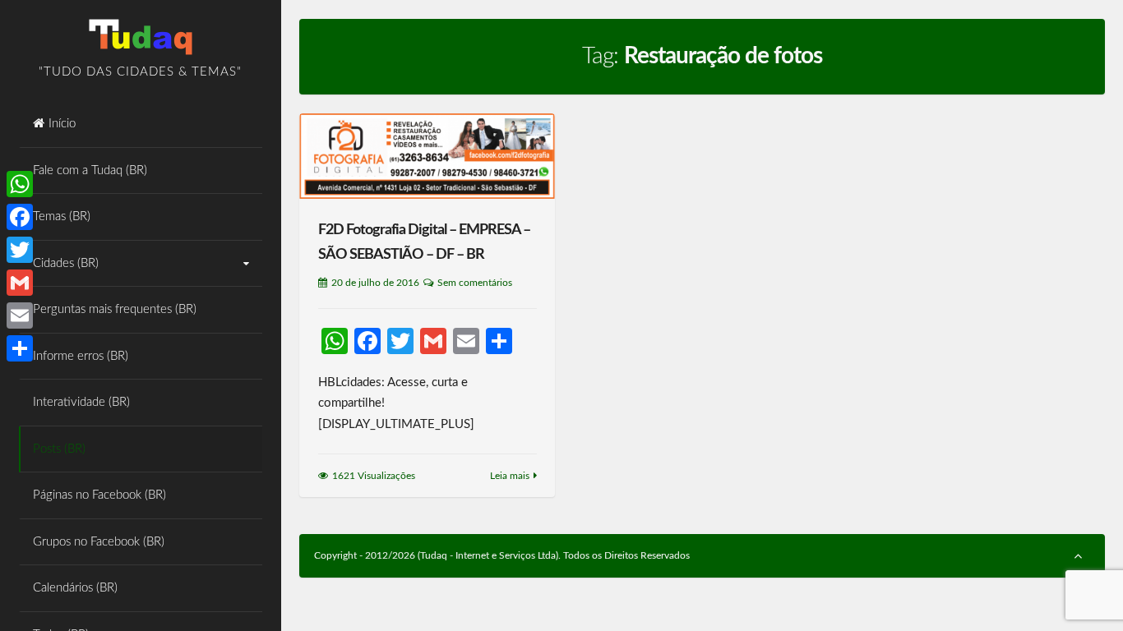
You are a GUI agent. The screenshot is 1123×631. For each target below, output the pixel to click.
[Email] (19, 315)
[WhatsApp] (19, 184)
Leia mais (509, 476)
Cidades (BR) (66, 263)
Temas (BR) (61, 216)
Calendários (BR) (75, 588)
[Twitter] (19, 249)
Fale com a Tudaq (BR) (90, 170)
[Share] (19, 348)
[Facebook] (19, 216)
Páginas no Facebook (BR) (99, 495)
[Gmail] (19, 282)
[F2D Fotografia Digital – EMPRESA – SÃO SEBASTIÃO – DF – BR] (427, 156)
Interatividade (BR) (81, 402)
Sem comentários (474, 283)
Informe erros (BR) (80, 356)
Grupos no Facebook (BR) (98, 542)
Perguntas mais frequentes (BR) (114, 309)
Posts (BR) (59, 449)
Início (62, 123)
